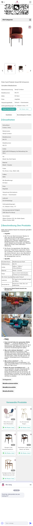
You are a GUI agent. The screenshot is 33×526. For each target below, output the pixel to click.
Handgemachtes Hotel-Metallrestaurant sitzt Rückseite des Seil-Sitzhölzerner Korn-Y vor (8, 474)
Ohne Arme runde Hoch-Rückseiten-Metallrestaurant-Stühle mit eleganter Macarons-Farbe (8, 423)
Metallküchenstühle (9, 387)
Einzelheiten (9, 115)
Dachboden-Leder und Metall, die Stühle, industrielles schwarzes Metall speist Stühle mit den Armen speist (24, 448)
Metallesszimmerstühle (10, 383)
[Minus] (30, 485)
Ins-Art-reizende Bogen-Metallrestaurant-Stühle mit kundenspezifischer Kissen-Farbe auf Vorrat (24, 423)
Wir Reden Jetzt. (24, 109)
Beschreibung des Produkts (24, 115)
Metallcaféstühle (8, 391)
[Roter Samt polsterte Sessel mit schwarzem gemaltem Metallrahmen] (16, 44)
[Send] (30, 523)
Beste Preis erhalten (9, 109)
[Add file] (2, 523)
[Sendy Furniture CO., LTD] (17, 2)
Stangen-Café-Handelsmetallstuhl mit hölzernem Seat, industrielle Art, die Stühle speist (8, 448)
